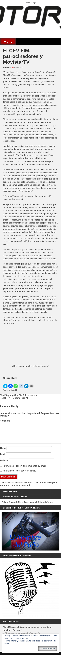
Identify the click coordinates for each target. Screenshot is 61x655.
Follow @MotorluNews (12, 502)
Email (2, 454)
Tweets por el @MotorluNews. (38, 502)
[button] (5, 386)
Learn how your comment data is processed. (28, 483)
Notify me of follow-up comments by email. (24, 466)
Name (3, 448)
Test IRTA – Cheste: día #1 (14, 398)
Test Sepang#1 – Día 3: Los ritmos (18, 395)
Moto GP (14, 390)
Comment (5, 420)
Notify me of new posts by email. (19, 470)
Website (4, 460)
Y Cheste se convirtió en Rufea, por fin (21, 633)
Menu (8, 42)
